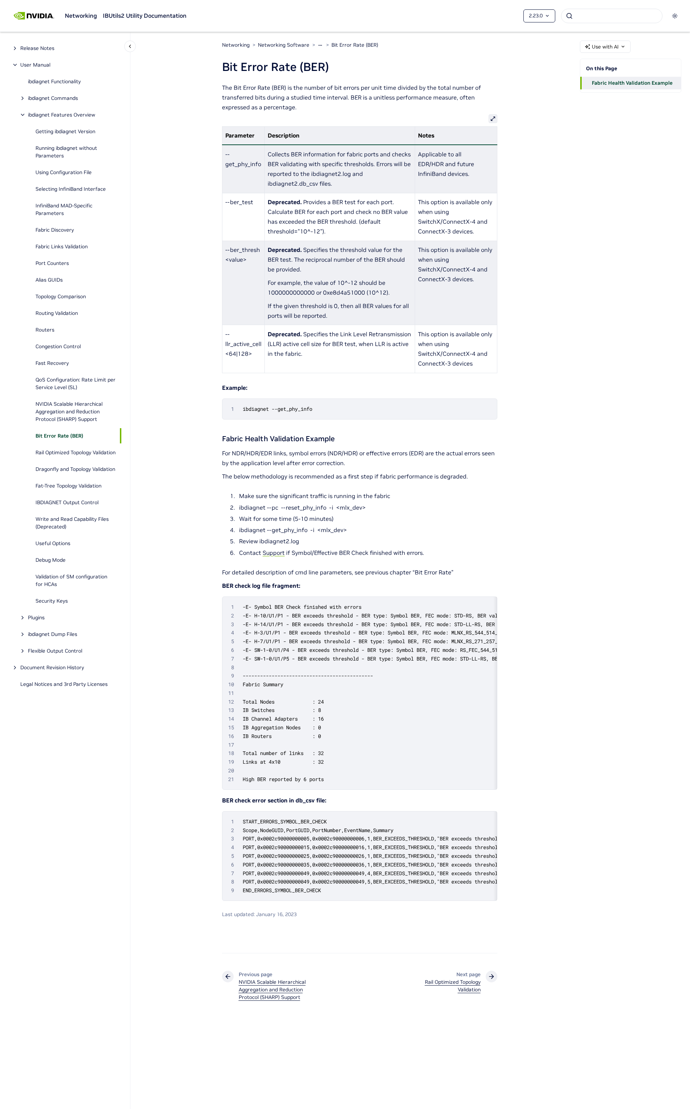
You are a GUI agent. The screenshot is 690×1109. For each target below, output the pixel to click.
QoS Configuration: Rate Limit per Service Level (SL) (75, 383)
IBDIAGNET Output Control (67, 502)
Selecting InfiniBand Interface (70, 189)
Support (274, 552)
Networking (81, 15)
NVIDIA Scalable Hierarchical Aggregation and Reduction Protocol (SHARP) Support (69, 411)
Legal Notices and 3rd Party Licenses (64, 684)
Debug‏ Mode (50, 560)
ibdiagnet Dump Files (52, 634)
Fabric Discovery (54, 230)
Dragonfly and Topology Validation (75, 469)
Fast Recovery (52, 363)
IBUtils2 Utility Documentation (145, 15)
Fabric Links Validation (61, 246)
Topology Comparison (60, 296)
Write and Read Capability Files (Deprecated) (72, 523)
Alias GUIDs (49, 280)
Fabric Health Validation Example (632, 83)
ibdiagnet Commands (53, 98)
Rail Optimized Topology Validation (75, 452)
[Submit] (569, 16)
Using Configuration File (63, 172)
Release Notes (37, 48)
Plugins (36, 617)
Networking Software (283, 45)
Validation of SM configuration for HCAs (71, 580)
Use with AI (605, 46)
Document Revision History (52, 667)
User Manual (35, 65)
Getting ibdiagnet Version (65, 131)
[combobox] (611, 16)
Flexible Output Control (55, 651)
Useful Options (52, 543)
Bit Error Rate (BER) (59, 436)
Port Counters (52, 263)
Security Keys (51, 601)
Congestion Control (58, 346)
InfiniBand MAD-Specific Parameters (63, 209)
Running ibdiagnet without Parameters (66, 152)
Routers (44, 329)
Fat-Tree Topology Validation (68, 485)
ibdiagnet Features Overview (61, 114)
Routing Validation (56, 313)
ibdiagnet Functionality (54, 81)
